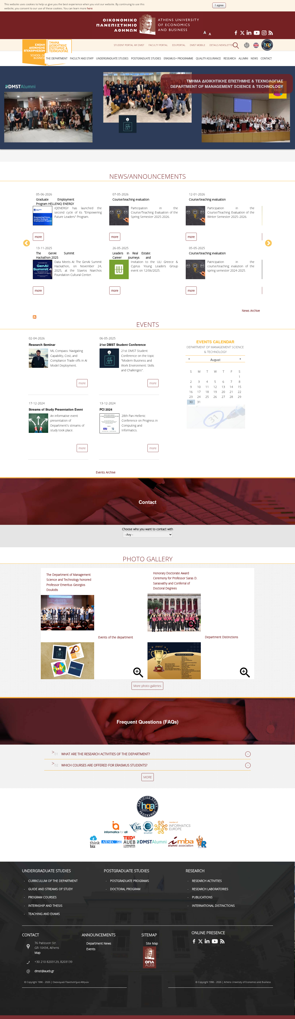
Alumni (243, 58)
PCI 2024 (106, 409)
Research (230, 58)
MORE (147, 777)
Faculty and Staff (82, 58)
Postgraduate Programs (129, 881)
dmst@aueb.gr (44, 971)
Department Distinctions (221, 637)
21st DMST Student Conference (123, 344)
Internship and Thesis (45, 905)
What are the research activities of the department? (105, 754)
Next (268, 243)
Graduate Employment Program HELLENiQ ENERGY (55, 201)
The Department (56, 58)
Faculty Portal (158, 45)
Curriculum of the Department (53, 881)
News (254, 58)
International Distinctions (213, 905)
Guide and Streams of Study (50, 889)
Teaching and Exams (44, 914)
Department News (98, 943)
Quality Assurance (208, 58)
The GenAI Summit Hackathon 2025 (55, 255)
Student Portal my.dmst (129, 45)
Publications (202, 897)
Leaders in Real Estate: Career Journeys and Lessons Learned (132, 257)
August (215, 359)
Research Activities (207, 881)
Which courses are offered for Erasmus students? (104, 765)
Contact (266, 58)
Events (90, 949)
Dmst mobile (197, 45)
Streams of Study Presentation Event (56, 409)
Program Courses (42, 897)
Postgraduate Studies (146, 58)
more (38, 237)
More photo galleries (147, 686)
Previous (26, 243)
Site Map (152, 943)
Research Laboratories (210, 889)
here (90, 8)
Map (37, 953)
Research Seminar (42, 344)
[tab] (147, 754)
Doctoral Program (125, 889)
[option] (147, 246)
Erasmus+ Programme (178, 58)
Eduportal (179, 45)
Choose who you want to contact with (147, 529)
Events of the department (115, 637)
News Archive (251, 311)
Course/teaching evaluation (131, 199)
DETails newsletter (221, 45)
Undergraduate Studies (112, 58)
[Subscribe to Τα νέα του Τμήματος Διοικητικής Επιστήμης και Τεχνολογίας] (34, 317)
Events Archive (106, 472)
